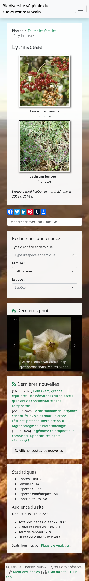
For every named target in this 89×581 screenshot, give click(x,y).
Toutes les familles (42, 30)
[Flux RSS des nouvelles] (14, 384)
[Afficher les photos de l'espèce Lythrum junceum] (44, 146)
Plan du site (57, 572)
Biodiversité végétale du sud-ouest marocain (25, 9)
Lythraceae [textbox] (23, 271)
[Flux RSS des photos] (14, 311)
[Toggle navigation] (81, 9)
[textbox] (42, 255)
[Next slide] (73, 345)
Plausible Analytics (55, 545)
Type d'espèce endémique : (33, 247)
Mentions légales (26, 572)
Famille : (18, 263)
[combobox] (44, 255)
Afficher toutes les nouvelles (40, 450)
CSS (9, 577)
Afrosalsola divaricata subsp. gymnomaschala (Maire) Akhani (44, 364)
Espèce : (18, 279)
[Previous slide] (15, 345)
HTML (74, 572)
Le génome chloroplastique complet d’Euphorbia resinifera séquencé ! (43, 435)
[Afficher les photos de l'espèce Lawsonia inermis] (44, 80)
